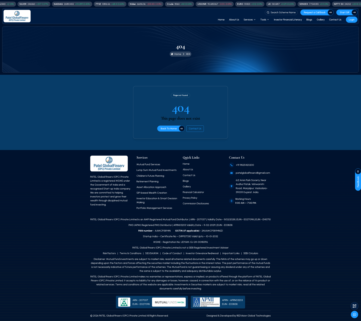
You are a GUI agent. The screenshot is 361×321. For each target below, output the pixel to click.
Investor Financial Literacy (288, 19)
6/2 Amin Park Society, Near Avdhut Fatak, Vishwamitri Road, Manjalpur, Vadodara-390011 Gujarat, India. (252, 186)
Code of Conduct (172, 253)
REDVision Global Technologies (254, 315)
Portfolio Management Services (154, 207)
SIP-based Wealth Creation (152, 192)
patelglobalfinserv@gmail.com (253, 172)
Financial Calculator (193, 192)
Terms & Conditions (130, 253)
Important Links (231, 253)
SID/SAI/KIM (152, 253)
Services (248, 19)
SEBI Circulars (250, 253)
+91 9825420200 (245, 164)
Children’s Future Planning (150, 175)
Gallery (321, 19)
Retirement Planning (148, 181)
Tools (263, 19)
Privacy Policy (190, 197)
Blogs (309, 19)
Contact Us (335, 19)
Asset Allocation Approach (151, 187)
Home (221, 19)
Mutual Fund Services (148, 164)
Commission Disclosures (196, 203)
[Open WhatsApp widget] (354, 314)
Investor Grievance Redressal (202, 253)
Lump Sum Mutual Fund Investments (157, 169)
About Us (234, 19)
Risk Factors (109, 253)
